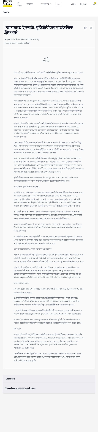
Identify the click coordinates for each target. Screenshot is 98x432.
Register (83, 4)
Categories (45, 4)
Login (73, 4)
